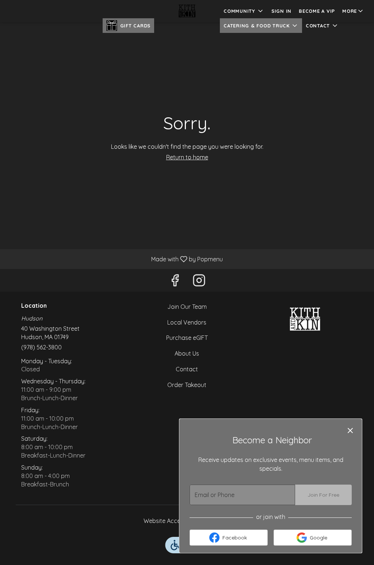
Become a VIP (317, 11)
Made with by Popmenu (114, 258)
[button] (353, 11)
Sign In (281, 11)
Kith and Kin (304, 319)
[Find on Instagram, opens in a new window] (199, 282)
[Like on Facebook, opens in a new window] (175, 282)
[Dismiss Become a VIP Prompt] (350, 430)
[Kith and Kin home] (187, 11)
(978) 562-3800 (41, 347)
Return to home (187, 157)
